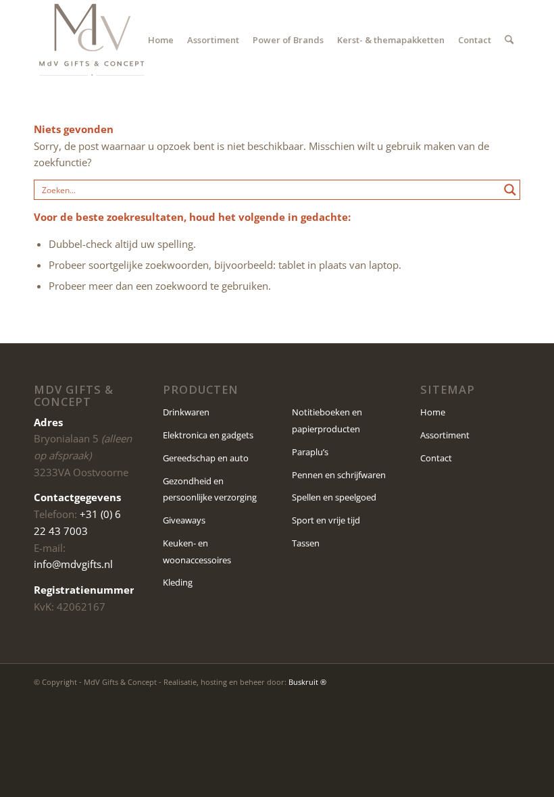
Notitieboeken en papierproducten (327, 420)
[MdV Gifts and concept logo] (92, 40)
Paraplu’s (310, 452)
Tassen (306, 543)
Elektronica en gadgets (208, 435)
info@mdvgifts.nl (73, 564)
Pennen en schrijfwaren (339, 475)
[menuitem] (160, 40)
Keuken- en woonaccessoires (197, 551)
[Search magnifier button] (510, 189)
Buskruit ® (307, 682)
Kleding (178, 582)
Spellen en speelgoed (334, 497)
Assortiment (445, 435)
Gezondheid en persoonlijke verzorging (210, 489)
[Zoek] (509, 40)
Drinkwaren (186, 412)
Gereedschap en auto (206, 458)
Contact (436, 458)
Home (432, 412)
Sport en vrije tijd (326, 520)
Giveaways (184, 520)
